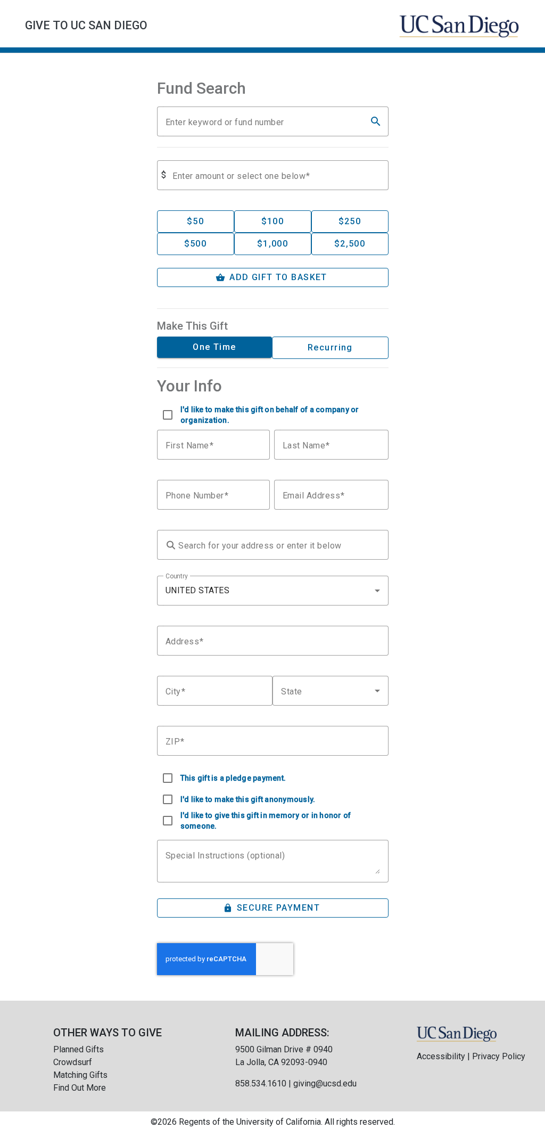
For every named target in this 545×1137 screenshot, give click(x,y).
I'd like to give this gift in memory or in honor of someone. (265, 820)
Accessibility (441, 1056)
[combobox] (273, 590)
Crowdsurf (72, 1062)
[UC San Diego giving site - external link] (457, 1033)
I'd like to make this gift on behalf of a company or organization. (269, 414)
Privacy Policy (498, 1056)
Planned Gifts (78, 1049)
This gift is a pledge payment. (233, 778)
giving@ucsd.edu (325, 1083)
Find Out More (79, 1088)
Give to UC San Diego (86, 25)
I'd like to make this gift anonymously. (248, 799)
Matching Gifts (80, 1075)
